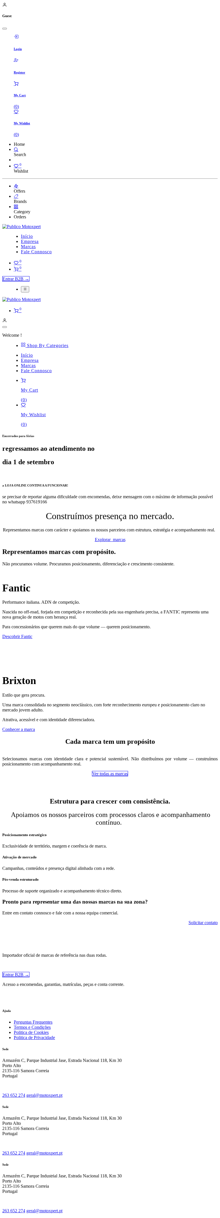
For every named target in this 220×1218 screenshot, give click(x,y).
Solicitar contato (203, 922)
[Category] (16, 206)
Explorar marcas (110, 539)
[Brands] (16, 196)
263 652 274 (13, 1095)
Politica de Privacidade (34, 1037)
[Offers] (16, 186)
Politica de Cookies (31, 1032)
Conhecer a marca (18, 729)
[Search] (16, 149)
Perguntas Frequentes (33, 1022)
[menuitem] (27, 236)
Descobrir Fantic (17, 636)
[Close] (4, 28)
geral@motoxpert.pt (44, 1095)
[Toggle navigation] (25, 289)
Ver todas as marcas (110, 773)
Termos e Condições (32, 1027)
